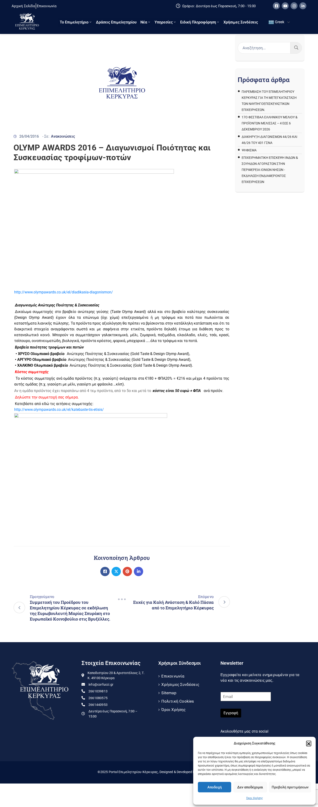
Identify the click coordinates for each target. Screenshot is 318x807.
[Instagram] (294, 5)
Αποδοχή (214, 787)
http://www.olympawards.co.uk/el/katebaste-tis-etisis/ (59, 409)
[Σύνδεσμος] (105, 571)
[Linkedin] (302, 5)
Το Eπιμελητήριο (74, 22)
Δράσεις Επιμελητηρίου (116, 22)
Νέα (143, 22)
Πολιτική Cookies (177, 701)
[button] (308, 743)
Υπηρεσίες (164, 22)
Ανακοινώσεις (63, 136)
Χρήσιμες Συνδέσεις (240, 22)
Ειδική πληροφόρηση (198, 22)
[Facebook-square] (276, 5)
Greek (279, 22)
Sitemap (168, 693)
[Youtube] (285, 5)
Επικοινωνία (172, 676)
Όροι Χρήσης (254, 798)
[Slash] (122, 599)
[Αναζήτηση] (296, 48)
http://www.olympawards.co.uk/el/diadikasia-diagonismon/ (63, 292)
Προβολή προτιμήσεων (290, 787)
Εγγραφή (230, 713)
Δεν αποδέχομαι (250, 787)
